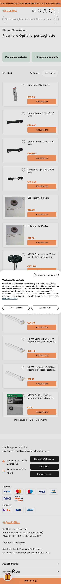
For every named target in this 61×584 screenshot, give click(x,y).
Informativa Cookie (9, 298)
